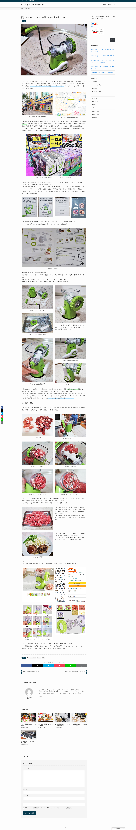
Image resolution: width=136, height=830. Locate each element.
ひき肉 (34, 657)
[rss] (112, 1)
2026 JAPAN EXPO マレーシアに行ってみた (102, 72)
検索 (112, 39)
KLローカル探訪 (97, 85)
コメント (26, 768)
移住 (94, 108)
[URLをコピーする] (81, 665)
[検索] (114, 1)
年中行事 (95, 101)
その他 (95, 98)
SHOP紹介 (96, 88)
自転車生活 (96, 111)
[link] (41, 696)
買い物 (24, 21)
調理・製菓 (96, 114)
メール (25, 795)
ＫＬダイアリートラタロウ (32, 5)
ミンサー (39, 657)
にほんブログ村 (95, 26)
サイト (25, 802)
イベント (95, 94)
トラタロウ (29, 698)
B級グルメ (95, 81)
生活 (94, 104)
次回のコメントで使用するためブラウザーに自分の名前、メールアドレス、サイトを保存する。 (48, 808)
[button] (26, 665)
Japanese (117, 828)
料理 (43, 657)
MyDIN (30, 657)
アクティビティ (97, 91)
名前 (25, 789)
